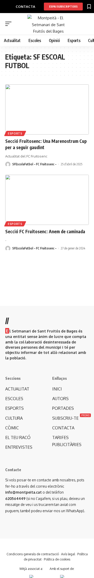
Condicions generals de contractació (33, 554)
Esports (15, 133)
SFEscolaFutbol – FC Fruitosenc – (34, 164)
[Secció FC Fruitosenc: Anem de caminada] (47, 200)
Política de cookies (57, 559)
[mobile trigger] (9, 24)
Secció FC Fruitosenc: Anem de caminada (45, 231)
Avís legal (68, 554)
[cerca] (86, 24)
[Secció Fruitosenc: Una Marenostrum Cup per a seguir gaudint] (47, 109)
